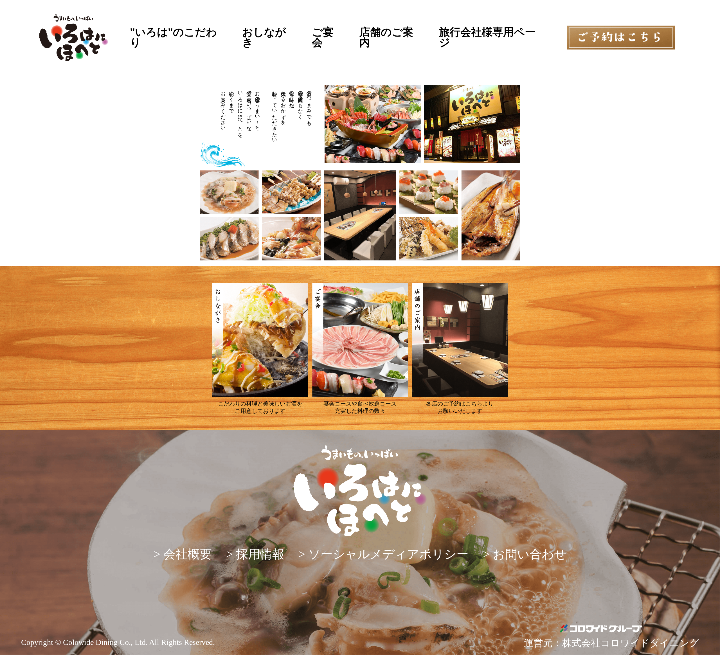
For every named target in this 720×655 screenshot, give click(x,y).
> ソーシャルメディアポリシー (383, 554)
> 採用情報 (255, 554)
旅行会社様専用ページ (487, 37)
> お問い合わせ (524, 554)
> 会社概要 (183, 554)
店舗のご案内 (386, 37)
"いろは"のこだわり (173, 37)
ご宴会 (323, 37)
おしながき (264, 37)
